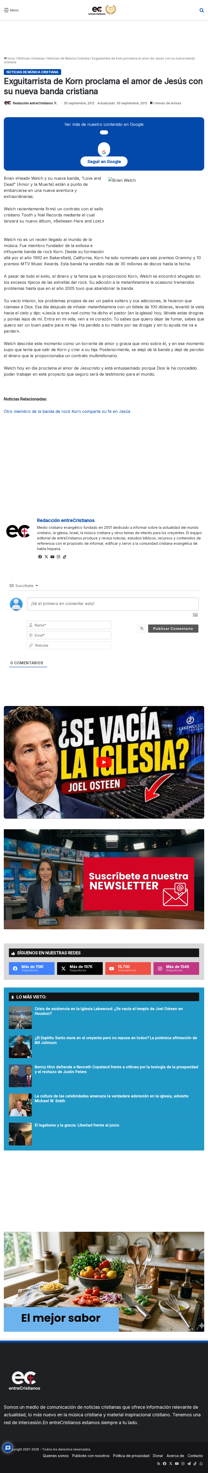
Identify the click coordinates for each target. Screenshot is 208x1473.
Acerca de (175, 1456)
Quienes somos (56, 1456)
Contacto (195, 1456)
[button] (104, 762)
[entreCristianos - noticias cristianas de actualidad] (104, 10)
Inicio (11, 58)
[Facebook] (40, 557)
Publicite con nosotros (91, 1456)
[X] (46, 557)
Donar (158, 1456)
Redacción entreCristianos (33, 103)
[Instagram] (58, 557)
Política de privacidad (131, 1456)
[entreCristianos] (24, 1401)
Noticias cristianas (31, 58)
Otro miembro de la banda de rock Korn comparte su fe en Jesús (67, 411)
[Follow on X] (55, 103)
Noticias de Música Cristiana (68, 58)
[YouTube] (52, 557)
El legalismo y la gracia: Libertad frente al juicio (77, 1125)
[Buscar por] (201, 11)
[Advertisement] (104, 37)
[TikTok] (64, 557)
